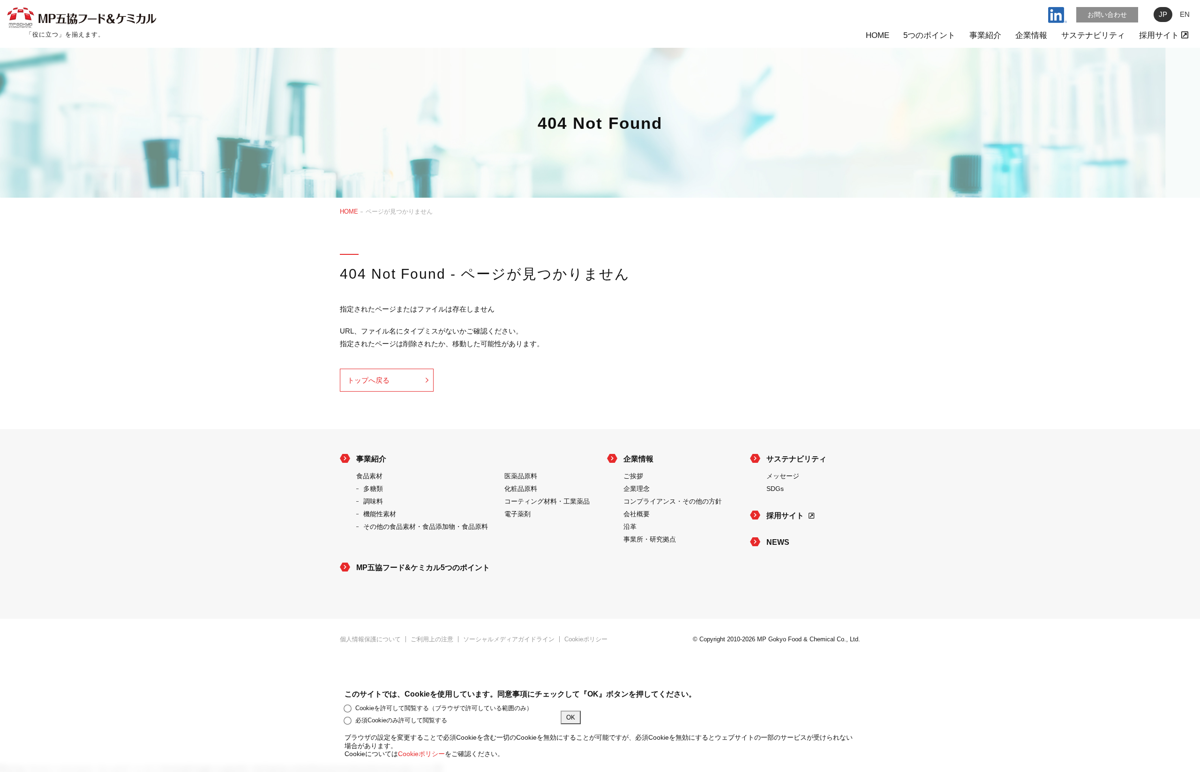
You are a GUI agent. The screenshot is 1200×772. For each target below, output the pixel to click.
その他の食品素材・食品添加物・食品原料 (425, 526)
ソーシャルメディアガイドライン (509, 639)
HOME (877, 35)
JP (1163, 14)
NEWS (777, 542)
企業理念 (636, 488)
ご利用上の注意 (432, 639)
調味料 (373, 501)
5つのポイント (929, 35)
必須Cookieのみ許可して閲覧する (401, 720)
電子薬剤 (517, 514)
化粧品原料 (520, 488)
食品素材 (369, 476)
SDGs (775, 488)
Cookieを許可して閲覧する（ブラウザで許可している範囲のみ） (443, 708)
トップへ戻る (368, 380)
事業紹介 (985, 35)
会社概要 (636, 514)
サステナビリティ (1093, 35)
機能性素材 (379, 514)
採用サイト (1160, 35)
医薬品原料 (520, 476)
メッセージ (782, 476)
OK (570, 717)
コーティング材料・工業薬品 (547, 501)
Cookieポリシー (586, 639)
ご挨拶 (633, 476)
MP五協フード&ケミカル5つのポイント (423, 568)
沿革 (630, 526)
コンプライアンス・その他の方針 (672, 501)
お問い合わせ (1107, 14)
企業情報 (1031, 35)
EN (1185, 14)
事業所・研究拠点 (649, 539)
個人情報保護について (370, 639)
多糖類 (373, 488)
